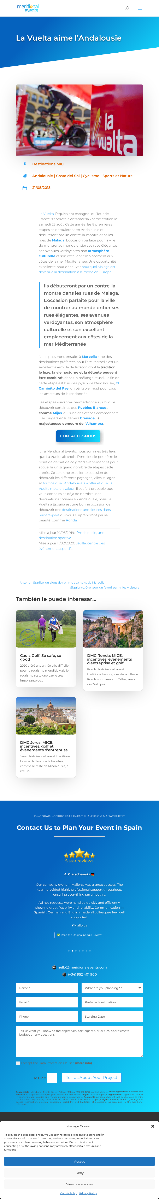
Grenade (87, 418)
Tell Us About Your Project (91, 1077)
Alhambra (94, 424)
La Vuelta (46, 214)
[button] (153, 1126)
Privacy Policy (88, 1193)
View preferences (79, 1184)
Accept (79, 1161)
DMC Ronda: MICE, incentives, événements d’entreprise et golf (109, 659)
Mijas (57, 413)
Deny (80, 1173)
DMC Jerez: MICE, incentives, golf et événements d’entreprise (44, 746)
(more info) (83, 1063)
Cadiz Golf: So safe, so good (40, 657)
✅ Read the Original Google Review (79, 934)
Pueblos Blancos (92, 408)
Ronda (71, 520)
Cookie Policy (68, 1193)
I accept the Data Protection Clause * (56, 1063)
